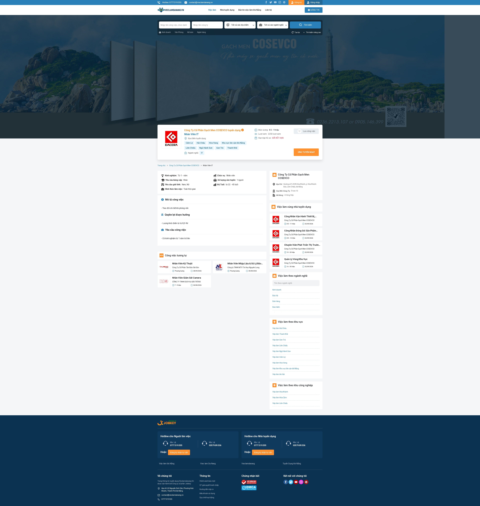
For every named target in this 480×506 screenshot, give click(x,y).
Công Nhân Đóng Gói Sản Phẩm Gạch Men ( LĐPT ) (300, 230)
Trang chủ (161, 165)
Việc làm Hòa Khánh (280, 392)
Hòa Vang (213, 143)
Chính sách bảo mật (207, 481)
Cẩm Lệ (189, 143)
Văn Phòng (179, 32)
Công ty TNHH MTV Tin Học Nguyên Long (243, 267)
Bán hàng (276, 301)
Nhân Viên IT (191, 134)
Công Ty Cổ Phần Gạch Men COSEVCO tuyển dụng (212, 130)
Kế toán (190, 32)
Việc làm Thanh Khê (280, 334)
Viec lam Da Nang (208, 463)
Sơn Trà (219, 148)
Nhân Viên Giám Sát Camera (186, 277)
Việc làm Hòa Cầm (279, 398)
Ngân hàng (201, 32)
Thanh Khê (232, 148)
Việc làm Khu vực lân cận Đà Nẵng (285, 369)
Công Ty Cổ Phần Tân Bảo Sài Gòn (185, 267)
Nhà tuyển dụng (227, 10)
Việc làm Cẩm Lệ (278, 357)
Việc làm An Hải (278, 374)
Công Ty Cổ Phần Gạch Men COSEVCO (184, 165)
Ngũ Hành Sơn (205, 148)
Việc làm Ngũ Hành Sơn (281, 351)
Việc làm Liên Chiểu (280, 346)
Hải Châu (201, 143)
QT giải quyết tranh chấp (209, 485)
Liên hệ (268, 10)
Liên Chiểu (190, 148)
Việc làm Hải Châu (279, 328)
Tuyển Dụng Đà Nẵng (292, 463)
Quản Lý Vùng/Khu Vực (296, 259)
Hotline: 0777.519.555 (171, 2)
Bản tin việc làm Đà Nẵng (249, 10)
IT (202, 153)
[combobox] (240, 24)
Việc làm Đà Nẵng (166, 463)
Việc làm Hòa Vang (279, 363)
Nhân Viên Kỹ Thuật (182, 263)
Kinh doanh (166, 32)
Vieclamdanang (248, 463)
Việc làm (212, 10)
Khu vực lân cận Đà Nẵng (233, 143)
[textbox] (240, 24)
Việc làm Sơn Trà (279, 340)
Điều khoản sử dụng (207, 493)
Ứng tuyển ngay (306, 152)
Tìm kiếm (308, 25)
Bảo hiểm (276, 307)
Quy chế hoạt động (207, 498)
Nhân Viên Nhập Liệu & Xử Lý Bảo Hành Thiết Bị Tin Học (244, 263)
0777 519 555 (167, 499)
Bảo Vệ (275, 296)
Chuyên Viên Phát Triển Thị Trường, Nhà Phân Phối (302, 245)
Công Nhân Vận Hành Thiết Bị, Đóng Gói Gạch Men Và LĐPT (299, 216)
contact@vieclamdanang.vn (201, 2)
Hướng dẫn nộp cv (207, 489)
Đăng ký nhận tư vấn (179, 452)
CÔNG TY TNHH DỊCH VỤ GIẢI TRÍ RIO (186, 282)
